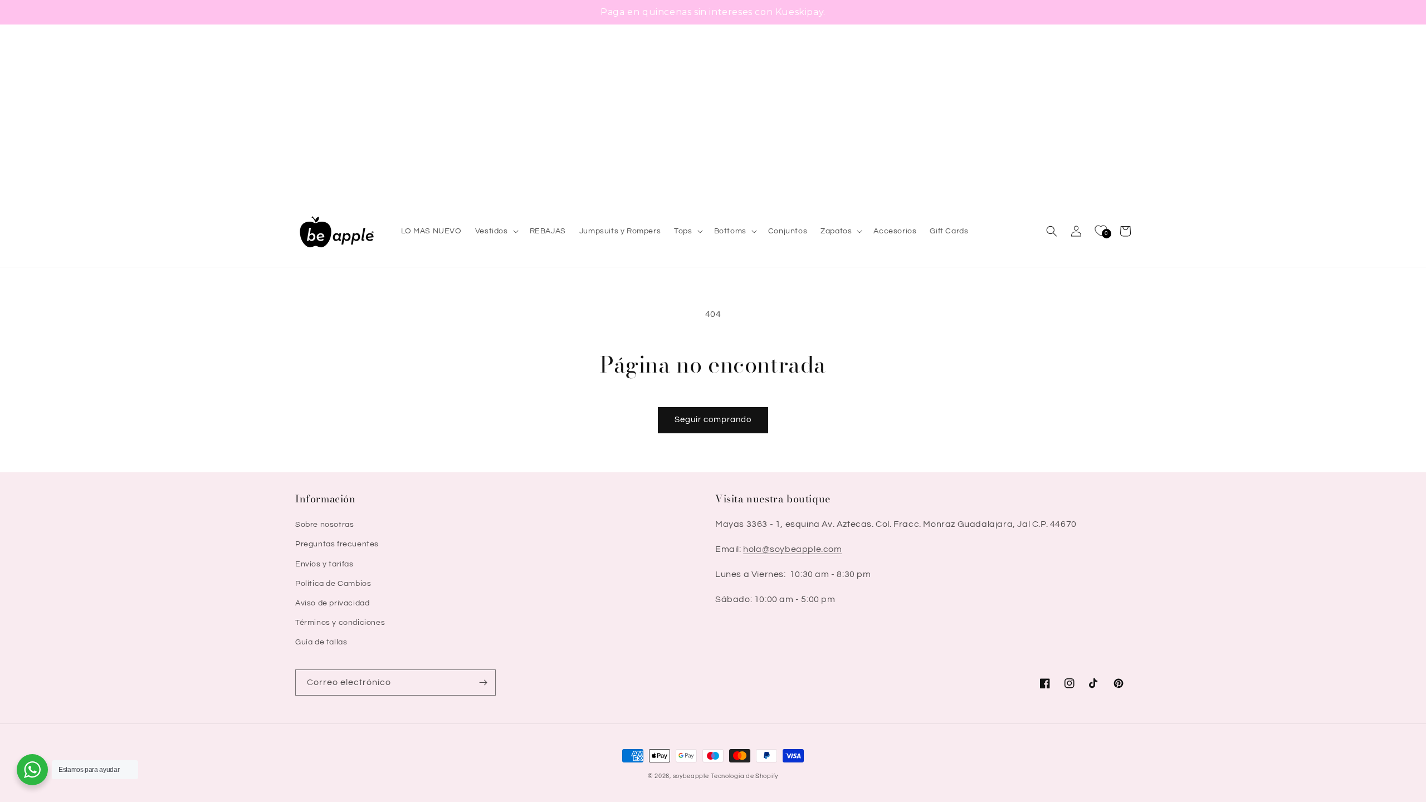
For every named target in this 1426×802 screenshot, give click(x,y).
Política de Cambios (333, 584)
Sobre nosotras (324, 525)
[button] (495, 231)
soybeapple (691, 776)
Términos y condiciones (340, 623)
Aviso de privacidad (332, 603)
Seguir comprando (713, 419)
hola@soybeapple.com (792, 549)
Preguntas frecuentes (337, 544)
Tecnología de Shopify (744, 776)
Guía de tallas (321, 642)
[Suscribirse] (483, 682)
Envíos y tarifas (324, 564)
